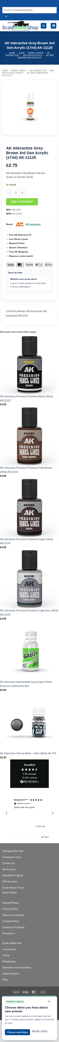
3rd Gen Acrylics (32, 55)
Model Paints (35, 53)
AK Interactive (38, 70)
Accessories (9, 949)
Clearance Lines (11, 857)
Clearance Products (13, 927)
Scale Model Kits (11, 943)
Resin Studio (9, 892)
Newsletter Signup (12, 875)
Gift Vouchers (9, 881)
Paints (5, 955)
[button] (43, 26)
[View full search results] (5, 4)
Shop (22, 53)
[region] (29, 813)
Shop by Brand (10, 973)
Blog (5, 979)
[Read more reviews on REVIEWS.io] (29, 782)
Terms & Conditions (13, 915)
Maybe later (39, 1031)
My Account (8, 869)
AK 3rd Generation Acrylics (35, 56)
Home (12, 53)
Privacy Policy (10, 909)
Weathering (8, 961)
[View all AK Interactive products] (20, 224)
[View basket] (53, 26)
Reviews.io (8, 933)
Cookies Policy (10, 921)
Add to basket (22, 201)
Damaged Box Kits (12, 851)
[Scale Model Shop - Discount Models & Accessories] (20, 25)
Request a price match (21, 256)
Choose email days (17, 1032)
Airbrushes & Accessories (16, 967)
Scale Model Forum (13, 887)
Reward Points (10, 903)
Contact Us (8, 863)
